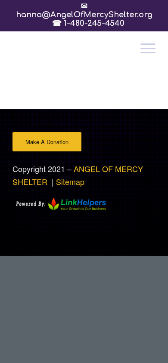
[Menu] (144, 48)
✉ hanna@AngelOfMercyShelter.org (84, 15)
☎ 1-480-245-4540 (88, 23)
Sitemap (70, 181)
